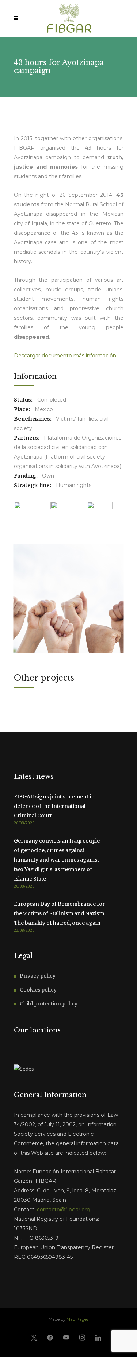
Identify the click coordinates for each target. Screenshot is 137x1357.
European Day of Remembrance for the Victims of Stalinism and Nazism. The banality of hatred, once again (59, 913)
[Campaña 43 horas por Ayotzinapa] (69, 598)
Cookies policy (38, 989)
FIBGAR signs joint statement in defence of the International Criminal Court (54, 806)
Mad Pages (77, 1319)
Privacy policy (38, 976)
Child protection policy (48, 1003)
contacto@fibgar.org (63, 1209)
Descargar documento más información (65, 355)
